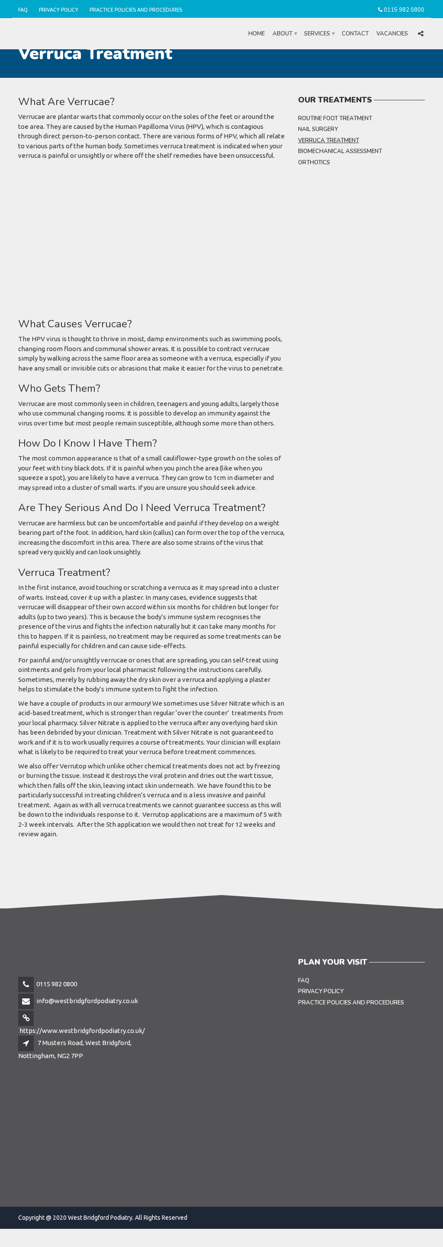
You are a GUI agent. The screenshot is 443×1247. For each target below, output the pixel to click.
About (282, 34)
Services (317, 34)
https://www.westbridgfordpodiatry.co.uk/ (82, 1030)
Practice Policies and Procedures (136, 10)
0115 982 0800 (404, 10)
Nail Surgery (318, 129)
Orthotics (314, 162)
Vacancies (392, 34)
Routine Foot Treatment (335, 118)
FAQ (23, 10)
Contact (355, 34)
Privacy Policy (58, 10)
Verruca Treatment (328, 140)
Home (256, 34)
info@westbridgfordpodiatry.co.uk (87, 1000)
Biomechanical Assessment (340, 151)
